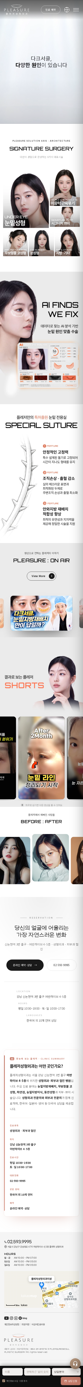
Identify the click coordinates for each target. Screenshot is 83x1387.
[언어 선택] (67, 9)
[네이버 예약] (16, 1318)
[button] (42, 613)
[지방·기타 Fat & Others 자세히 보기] (67, 242)
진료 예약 (50, 9)
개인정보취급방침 (11, 1324)
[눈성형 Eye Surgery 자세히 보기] (41, 242)
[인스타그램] (11, 1318)
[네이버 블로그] (23, 1318)
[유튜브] (6, 1318)
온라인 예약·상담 (25, 965)
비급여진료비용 (38, 1324)
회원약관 (25, 1324)
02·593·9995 (61, 965)
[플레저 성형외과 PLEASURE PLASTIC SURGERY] (16, 10)
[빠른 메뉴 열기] (75, 1363)
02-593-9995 (17, 1181)
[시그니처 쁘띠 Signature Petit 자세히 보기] (65, 217)
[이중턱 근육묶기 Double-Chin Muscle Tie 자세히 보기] (65, 187)
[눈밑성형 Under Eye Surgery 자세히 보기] (26, 198)
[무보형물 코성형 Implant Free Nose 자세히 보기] (15, 242)
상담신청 (72, 1381)
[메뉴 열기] (76, 9)
